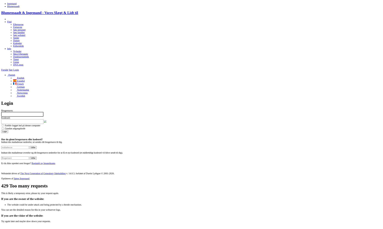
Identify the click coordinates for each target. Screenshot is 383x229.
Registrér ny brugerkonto (43, 163)
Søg (11, 70)
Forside (4, 70)
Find (9, 21)
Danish (11, 75)
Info (9, 48)
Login (16, 70)
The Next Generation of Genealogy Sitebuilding (43, 173)
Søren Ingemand (21, 178)
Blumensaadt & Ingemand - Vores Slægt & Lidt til (39, 13)
